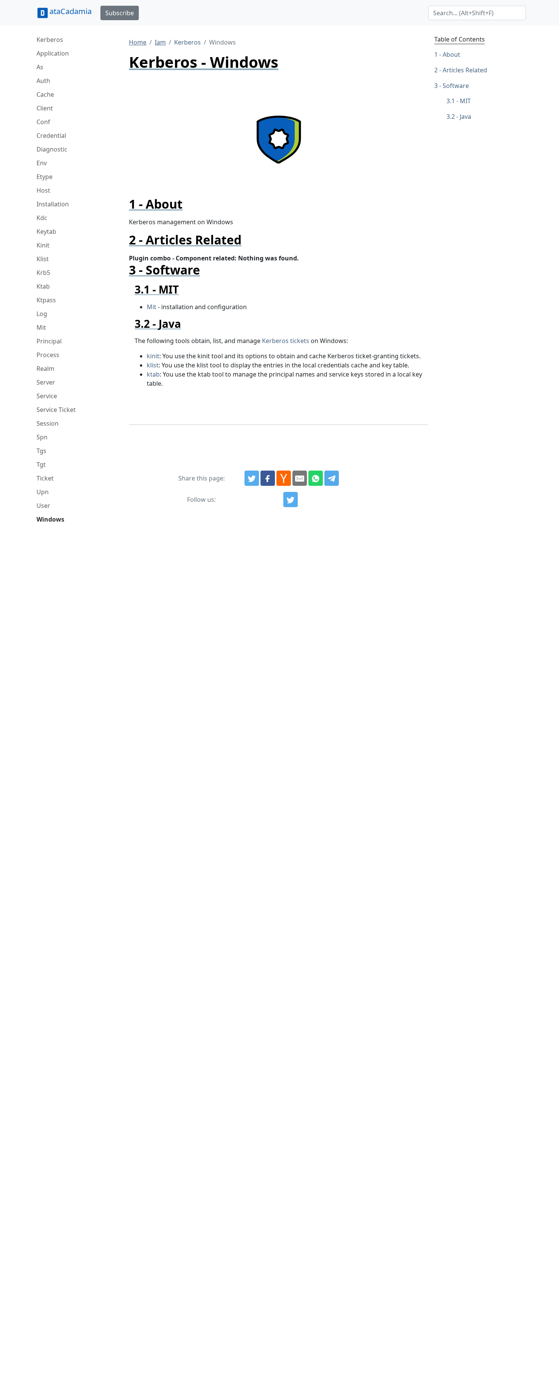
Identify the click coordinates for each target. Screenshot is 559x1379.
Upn (43, 492)
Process (48, 355)
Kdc (42, 218)
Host (43, 190)
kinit (153, 356)
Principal (49, 341)
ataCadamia (70, 11)
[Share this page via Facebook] (267, 478)
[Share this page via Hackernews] (283, 478)
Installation (53, 204)
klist (153, 365)
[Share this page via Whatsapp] (315, 478)
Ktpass (46, 300)
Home (137, 42)
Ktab (43, 286)
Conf (43, 122)
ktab (153, 374)
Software (456, 85)
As (40, 67)
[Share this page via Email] (299, 478)
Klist (43, 259)
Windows (50, 519)
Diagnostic (52, 149)
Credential (51, 135)
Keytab (46, 231)
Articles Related (465, 70)
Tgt (41, 464)
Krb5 (43, 272)
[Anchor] (189, 204)
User (43, 505)
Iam (160, 42)
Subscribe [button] (119, 13)
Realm (45, 368)
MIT (465, 101)
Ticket (45, 478)
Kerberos (50, 39)
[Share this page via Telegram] (331, 478)
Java (465, 116)
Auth (43, 81)
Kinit (43, 245)
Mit (41, 327)
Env (42, 163)
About (451, 54)
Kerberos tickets (285, 341)
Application (53, 53)
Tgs (41, 451)
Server (46, 382)
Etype (44, 176)
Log (42, 314)
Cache (45, 94)
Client (45, 108)
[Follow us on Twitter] (290, 499)
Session (48, 423)
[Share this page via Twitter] (252, 478)
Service (47, 396)
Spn (42, 437)
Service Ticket (56, 409)
